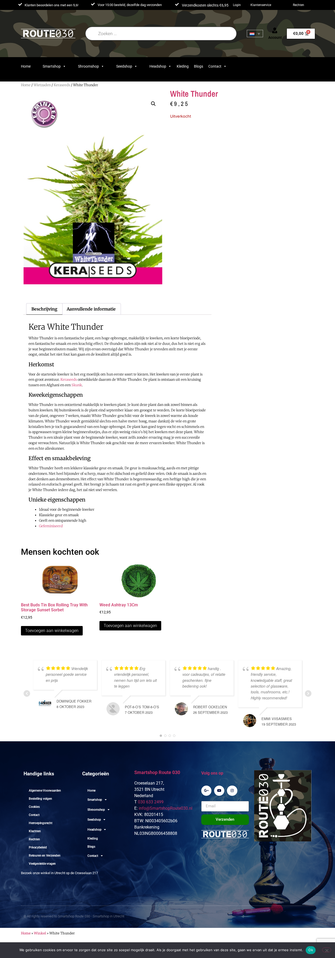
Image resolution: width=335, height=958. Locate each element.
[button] (153, 103)
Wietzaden (42, 85)
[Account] (275, 30)
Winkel (40, 933)
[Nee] (326, 950)
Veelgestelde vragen (42, 864)
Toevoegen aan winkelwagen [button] (52, 630)
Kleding (183, 66)
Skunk (76, 385)
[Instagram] (232, 791)
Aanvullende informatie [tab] (91, 309)
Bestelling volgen (40, 799)
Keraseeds (62, 85)
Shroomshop (88, 66)
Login (237, 5)
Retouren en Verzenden (44, 855)
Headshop (157, 66)
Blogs (198, 66)
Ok (310, 950)
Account (275, 37)
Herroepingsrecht (40, 823)
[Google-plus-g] (206, 791)
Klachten (35, 831)
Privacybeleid (38, 847)
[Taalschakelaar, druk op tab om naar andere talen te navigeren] (255, 33)
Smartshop (52, 66)
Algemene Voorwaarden (45, 790)
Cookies (34, 807)
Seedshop (124, 66)
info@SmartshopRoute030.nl (165, 808)
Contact (214, 66)
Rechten (298, 5)
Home (26, 66)
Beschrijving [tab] (44, 309)
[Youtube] (219, 791)
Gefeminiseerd (51, 526)
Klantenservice (260, 5)
